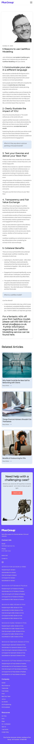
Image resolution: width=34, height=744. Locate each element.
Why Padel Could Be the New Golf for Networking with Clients (16, 381)
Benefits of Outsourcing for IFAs (14, 458)
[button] (31, 2)
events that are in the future (16, 85)
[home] (8, 2)
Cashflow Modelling (8, 61)
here (12, 334)
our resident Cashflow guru (21, 57)
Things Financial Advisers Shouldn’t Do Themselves (16, 420)
